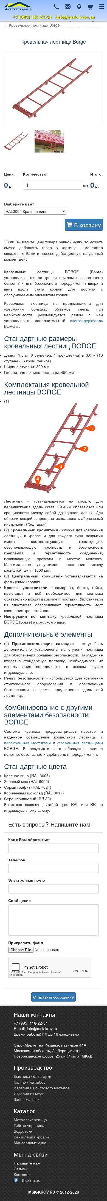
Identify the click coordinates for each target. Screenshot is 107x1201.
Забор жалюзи (27, 1099)
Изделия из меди (29, 1093)
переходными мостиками (28, 742)
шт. (52, 184)
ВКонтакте (31, 1180)
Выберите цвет (19, 204)
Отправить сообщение (53, 997)
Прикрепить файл (25, 942)
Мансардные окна (30, 1142)
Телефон (16, 859)
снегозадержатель (86, 320)
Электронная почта (26, 880)
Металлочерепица (30, 1119)
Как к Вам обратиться (29, 839)
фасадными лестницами (80, 742)
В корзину (86, 225)
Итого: (96, 174)
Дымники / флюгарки (32, 1076)
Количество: (35, 174)
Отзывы (20, 1168)
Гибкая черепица (29, 1125)
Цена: (9, 174)
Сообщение (19, 900)
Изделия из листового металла (41, 1087)
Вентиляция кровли (31, 1137)
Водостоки (23, 1131)
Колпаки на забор (30, 1082)
